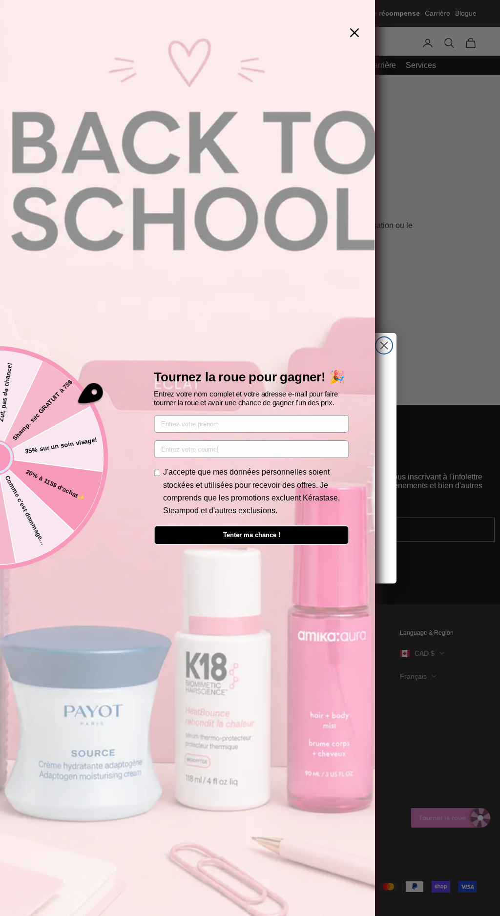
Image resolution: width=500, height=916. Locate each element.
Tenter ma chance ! (251, 535)
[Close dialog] (384, 345)
